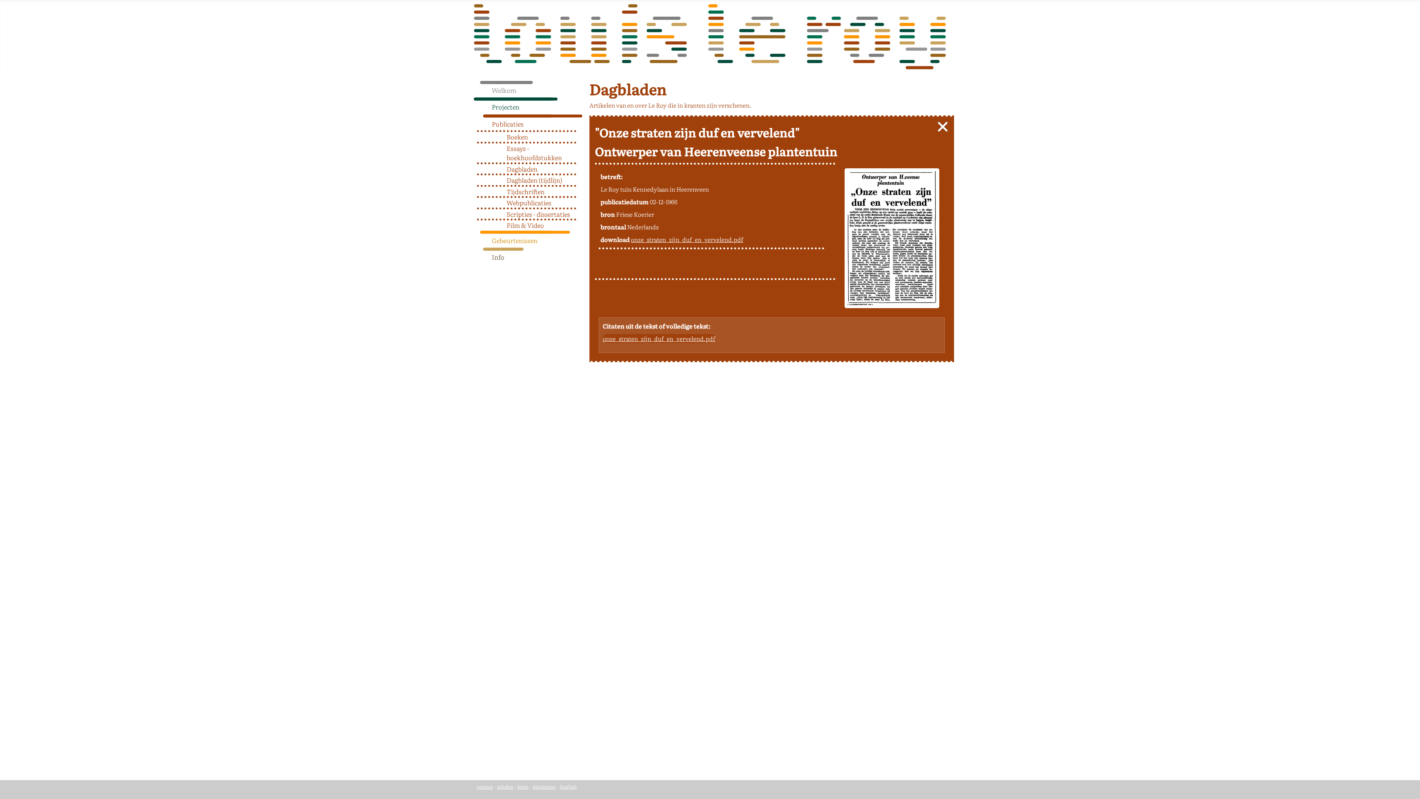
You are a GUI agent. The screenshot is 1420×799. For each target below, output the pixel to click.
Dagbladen (522, 168)
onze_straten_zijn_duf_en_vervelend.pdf (687, 239)
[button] (580, 105)
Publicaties (508, 123)
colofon (505, 786)
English (568, 786)
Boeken (517, 136)
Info (498, 257)
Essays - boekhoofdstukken (534, 153)
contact (485, 786)
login (522, 786)
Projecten (506, 106)
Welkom (504, 90)
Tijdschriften (526, 191)
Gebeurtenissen (515, 240)
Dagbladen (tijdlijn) (534, 180)
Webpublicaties (529, 202)
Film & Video (525, 225)
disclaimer (544, 786)
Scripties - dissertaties (538, 214)
